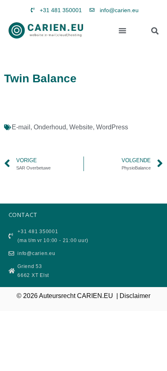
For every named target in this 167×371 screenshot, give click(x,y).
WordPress (112, 127)
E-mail (21, 127)
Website (81, 127)
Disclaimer (135, 295)
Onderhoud (50, 127)
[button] (122, 30)
